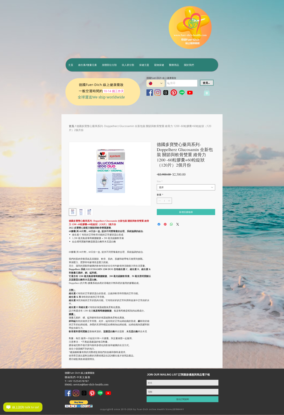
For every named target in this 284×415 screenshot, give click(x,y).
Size (160, 181)
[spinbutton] (164, 201)
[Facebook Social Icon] (149, 92)
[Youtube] (190, 92)
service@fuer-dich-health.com (90, 384)
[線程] (166, 92)
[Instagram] (157, 92)
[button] (87, 64)
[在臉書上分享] (159, 224)
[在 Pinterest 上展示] (165, 224)
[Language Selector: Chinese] (155, 83)
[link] (206, 92)
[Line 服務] (182, 92)
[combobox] (186, 187)
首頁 (71, 126)
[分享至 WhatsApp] (171, 224)
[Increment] (169, 201)
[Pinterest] (174, 92)
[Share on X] (178, 224)
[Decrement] (159, 201)
